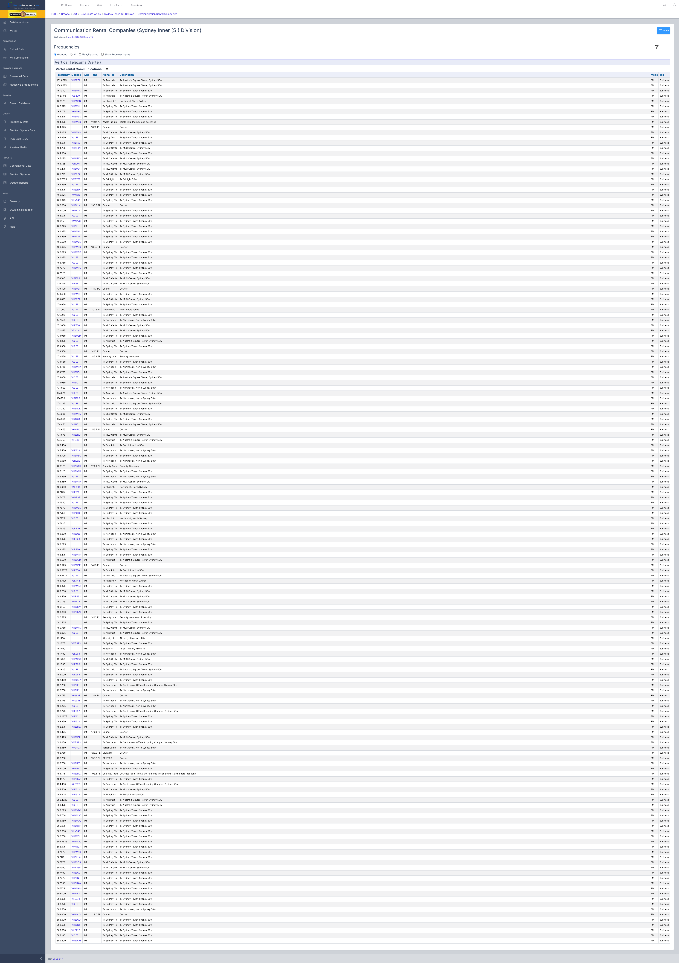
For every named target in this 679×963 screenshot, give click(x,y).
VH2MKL (76, 106)
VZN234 (75, 330)
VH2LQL (75, 534)
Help (12, 226)
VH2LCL (75, 872)
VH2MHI (75, 231)
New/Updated (90, 54)
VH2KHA (76, 857)
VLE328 (75, 450)
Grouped (62, 54)
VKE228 (75, 930)
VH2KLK (75, 205)
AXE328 (75, 784)
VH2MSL (76, 836)
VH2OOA (76, 680)
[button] (664, 5)
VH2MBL (76, 242)
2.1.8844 (58, 958)
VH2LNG (75, 158)
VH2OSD (76, 560)
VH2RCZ (75, 174)
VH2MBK (76, 247)
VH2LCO (76, 914)
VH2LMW (76, 612)
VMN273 (76, 221)
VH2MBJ (76, 586)
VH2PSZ (75, 236)
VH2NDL (75, 737)
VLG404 (75, 419)
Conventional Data (20, 165)
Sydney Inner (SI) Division (119, 13)
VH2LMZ (76, 773)
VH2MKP (76, 367)
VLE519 (75, 492)
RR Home (66, 5)
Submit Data (17, 49)
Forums (84, 5)
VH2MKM (76, 132)
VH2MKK (76, 90)
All (74, 54)
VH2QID (75, 513)
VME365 (76, 867)
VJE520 (75, 528)
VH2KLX (75, 601)
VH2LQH (76, 466)
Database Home (19, 22)
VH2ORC (76, 810)
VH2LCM (76, 940)
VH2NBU (76, 659)
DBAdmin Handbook (21, 209)
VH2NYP (75, 826)
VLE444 (75, 580)
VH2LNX (75, 189)
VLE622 (75, 721)
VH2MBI (75, 288)
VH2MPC (76, 268)
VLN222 (75, 460)
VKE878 (75, 899)
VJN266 (75, 398)
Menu (666, 30)
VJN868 (75, 278)
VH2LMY (76, 768)
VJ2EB (74, 137)
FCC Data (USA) (19, 138)
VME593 (76, 596)
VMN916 (75, 194)
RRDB (54, 13)
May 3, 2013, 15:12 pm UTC (80, 37)
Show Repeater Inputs (117, 54)
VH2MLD (76, 335)
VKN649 (75, 200)
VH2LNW (76, 883)
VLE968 (75, 653)
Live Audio (116, 5)
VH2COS (76, 862)
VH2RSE (75, 497)
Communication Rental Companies (157, 13)
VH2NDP (76, 565)
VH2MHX (76, 481)
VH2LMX (76, 726)
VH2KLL (75, 226)
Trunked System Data (22, 130)
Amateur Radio (18, 147)
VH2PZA (75, 80)
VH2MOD (76, 815)
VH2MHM (76, 888)
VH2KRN (75, 148)
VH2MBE (76, 508)
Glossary (15, 201)
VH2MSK (76, 852)
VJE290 (75, 95)
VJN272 (75, 424)
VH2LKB (75, 763)
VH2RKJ (75, 142)
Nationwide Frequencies (24, 84)
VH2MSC (76, 455)
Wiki (99, 5)
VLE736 (75, 325)
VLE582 (75, 711)
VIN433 (75, 440)
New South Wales (90, 13)
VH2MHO (76, 111)
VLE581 (75, 283)
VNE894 (75, 487)
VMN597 (76, 846)
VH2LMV (76, 607)
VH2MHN (76, 554)
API (12, 218)
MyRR (13, 30)
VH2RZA (75, 299)
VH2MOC (76, 820)
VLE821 (75, 716)
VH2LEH (75, 685)
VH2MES (76, 116)
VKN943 (75, 831)
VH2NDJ (75, 372)
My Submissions (19, 57)
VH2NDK (76, 408)
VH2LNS (75, 878)
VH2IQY (75, 382)
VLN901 (75, 163)
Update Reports (19, 182)
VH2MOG (76, 841)
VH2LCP (75, 893)
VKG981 (75, 695)
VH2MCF (76, 168)
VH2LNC (75, 429)
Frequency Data (19, 121)
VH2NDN (76, 101)
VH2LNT (75, 925)
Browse (65, 13)
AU (75, 13)
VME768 (75, 179)
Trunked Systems (20, 174)
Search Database (20, 103)
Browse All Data (19, 76)
